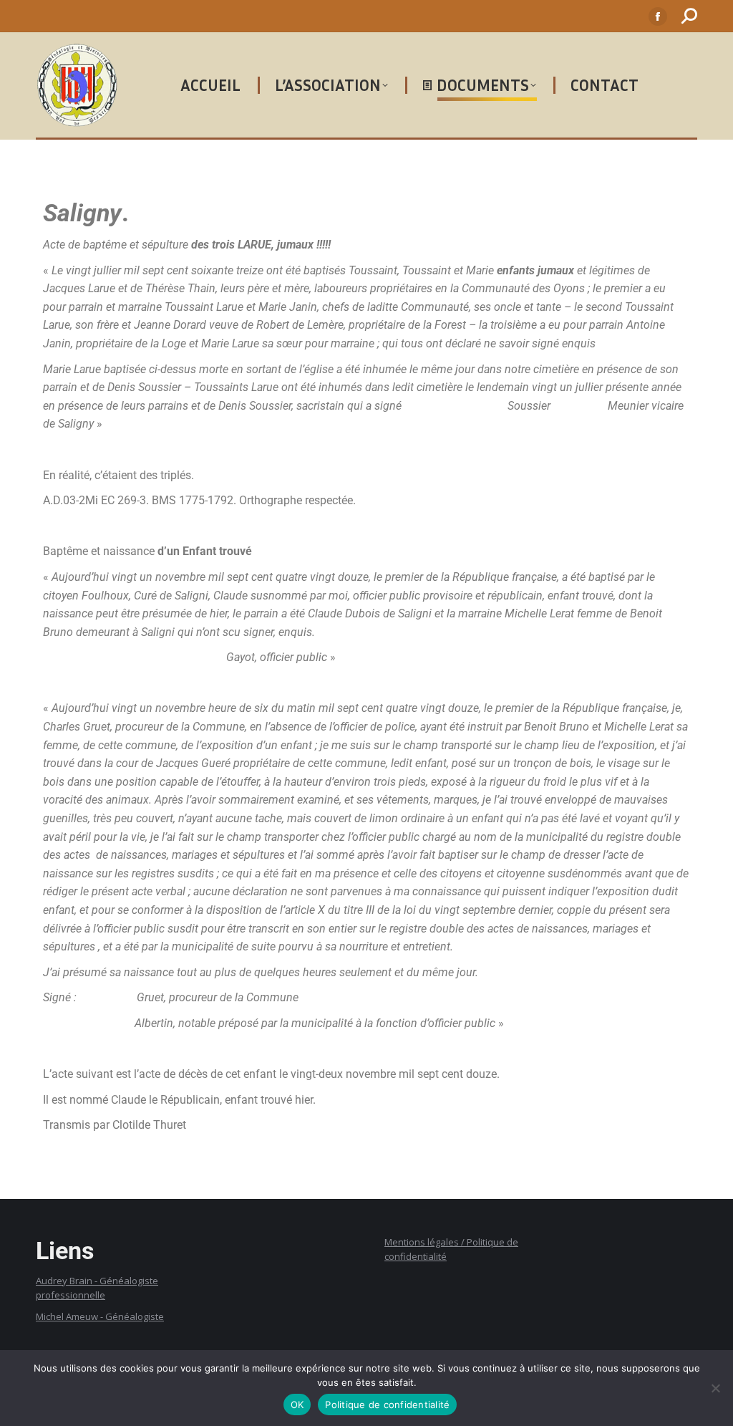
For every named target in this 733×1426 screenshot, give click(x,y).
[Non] (715, 1388)
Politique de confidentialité (387, 1404)
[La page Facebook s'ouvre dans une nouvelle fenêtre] (658, 16)
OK (297, 1404)
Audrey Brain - (67, 1280)
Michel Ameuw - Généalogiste (100, 1316)
